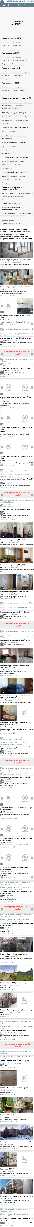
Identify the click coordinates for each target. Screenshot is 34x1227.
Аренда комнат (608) (10, 83)
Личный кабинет (25, 5)
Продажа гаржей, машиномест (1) (15, 157)
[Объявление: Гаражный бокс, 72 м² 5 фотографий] (16, 1113)
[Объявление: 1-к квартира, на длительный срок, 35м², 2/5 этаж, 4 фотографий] (8, 454)
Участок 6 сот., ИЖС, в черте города (13, 954)
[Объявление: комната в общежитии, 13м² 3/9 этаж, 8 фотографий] (16, 563)
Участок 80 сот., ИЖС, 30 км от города (14, 1061)
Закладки (13, 5)
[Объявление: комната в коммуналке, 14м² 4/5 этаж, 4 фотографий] (16, 590)
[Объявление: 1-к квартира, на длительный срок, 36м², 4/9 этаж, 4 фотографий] (8, 395)
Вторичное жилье (18, 45)
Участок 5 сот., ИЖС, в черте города (13, 983)
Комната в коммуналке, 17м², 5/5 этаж (14, 612)
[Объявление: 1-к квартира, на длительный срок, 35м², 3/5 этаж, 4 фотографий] (8, 426)
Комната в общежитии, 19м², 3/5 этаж (14, 540)
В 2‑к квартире (6, 75)
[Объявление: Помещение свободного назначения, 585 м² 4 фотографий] (16, 1140)
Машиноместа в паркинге (17, 161)
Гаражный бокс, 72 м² (8, 1115)
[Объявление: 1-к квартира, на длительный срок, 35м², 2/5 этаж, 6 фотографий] (17, 472)
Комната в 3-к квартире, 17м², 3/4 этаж (15, 640)
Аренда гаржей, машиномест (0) (15, 172)
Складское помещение (8, 200)
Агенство (22, 135)
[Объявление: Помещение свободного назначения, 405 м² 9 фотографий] (16, 1194)
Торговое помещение (24, 193)
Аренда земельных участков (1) (14, 142)
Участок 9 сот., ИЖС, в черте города (13, 1030)
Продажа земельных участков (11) (15, 128)
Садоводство (12, 131)
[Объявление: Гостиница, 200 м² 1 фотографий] (16, 1167)
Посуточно (5, 64)
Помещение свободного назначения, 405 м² (16, 1196)
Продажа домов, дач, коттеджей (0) (16, 98)
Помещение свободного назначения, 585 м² (16, 1142)
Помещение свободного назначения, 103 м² (16, 1218)
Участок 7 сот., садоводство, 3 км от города (16, 1010)
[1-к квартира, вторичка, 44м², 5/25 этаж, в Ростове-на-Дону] (17, 361)
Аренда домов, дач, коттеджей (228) (16, 113)
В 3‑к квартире (18, 75)
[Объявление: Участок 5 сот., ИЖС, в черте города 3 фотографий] (16, 981)
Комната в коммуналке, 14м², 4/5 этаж (14, 592)
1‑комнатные (5, 42)
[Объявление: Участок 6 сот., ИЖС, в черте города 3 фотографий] (16, 952)
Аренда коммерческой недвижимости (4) (11, 208)
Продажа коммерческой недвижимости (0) (12, 188)
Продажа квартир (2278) (11, 38)
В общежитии (6, 72)
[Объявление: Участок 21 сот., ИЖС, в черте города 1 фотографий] (16, 1086)
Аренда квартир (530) (10, 53)
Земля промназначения (8, 135)
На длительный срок (19, 60)
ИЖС (3, 131)
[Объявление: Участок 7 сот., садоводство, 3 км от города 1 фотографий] (16, 1008)
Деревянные (19, 105)
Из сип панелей (6, 108)
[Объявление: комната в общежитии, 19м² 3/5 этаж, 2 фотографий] (16, 538)
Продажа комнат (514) (11, 68)
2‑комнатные (17, 42)
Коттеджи (18, 102)
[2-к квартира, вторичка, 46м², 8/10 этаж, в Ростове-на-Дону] (17, 331)
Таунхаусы (28, 102)
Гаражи (4, 161)
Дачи (10, 102)
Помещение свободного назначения (12, 196)
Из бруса (17, 108)
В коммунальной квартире (21, 72)
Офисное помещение (8, 193)
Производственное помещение (11, 203)
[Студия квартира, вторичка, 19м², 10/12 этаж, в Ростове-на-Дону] (8, 314)
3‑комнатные (5, 45)
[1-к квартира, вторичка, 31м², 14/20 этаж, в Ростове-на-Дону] (8, 285)
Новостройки (6, 49)
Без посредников (19, 49)
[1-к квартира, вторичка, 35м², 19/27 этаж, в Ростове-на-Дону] (8, 258)
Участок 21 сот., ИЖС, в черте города (14, 1088)
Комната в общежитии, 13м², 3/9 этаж (14, 565)
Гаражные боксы (6, 164)
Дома (3, 102)
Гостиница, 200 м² (7, 1169)
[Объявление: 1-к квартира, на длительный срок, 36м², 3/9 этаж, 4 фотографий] (17, 502)
